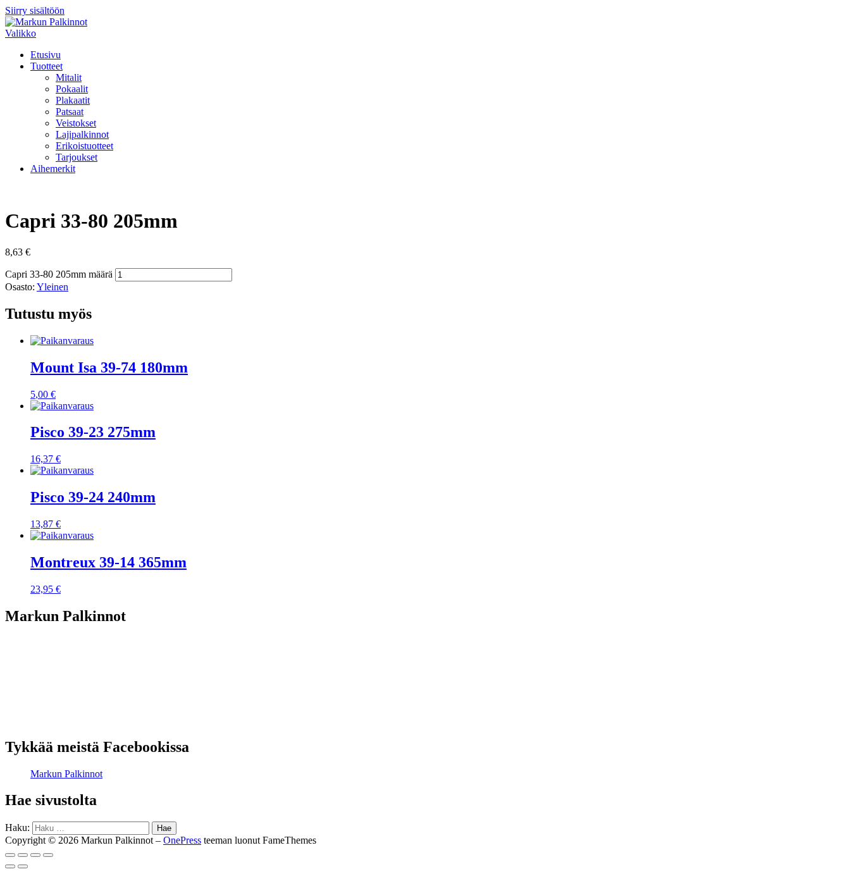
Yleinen (52, 286)
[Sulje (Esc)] (10, 855)
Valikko (20, 33)
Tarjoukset (76, 157)
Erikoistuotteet (84, 145)
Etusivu (45, 54)
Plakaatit (73, 100)
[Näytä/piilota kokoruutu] (35, 855)
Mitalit (69, 77)
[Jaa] (23, 855)
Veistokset (76, 123)
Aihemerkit (52, 168)
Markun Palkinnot (66, 773)
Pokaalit (72, 88)
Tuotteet (46, 66)
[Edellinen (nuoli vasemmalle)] (10, 866)
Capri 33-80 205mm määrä (59, 274)
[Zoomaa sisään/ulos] (48, 855)
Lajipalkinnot (82, 134)
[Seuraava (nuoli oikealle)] (23, 866)
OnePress (182, 840)
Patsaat (69, 111)
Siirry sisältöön (35, 10)
